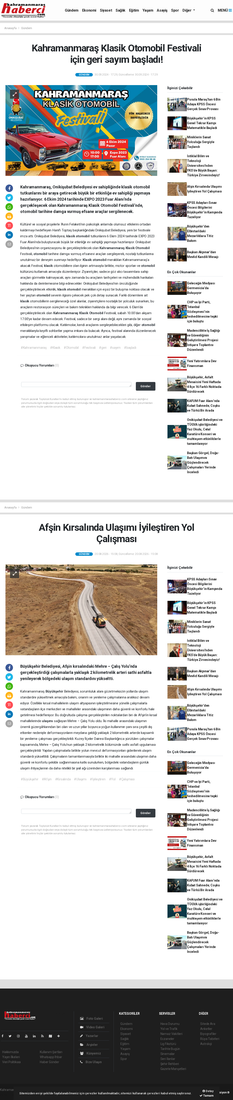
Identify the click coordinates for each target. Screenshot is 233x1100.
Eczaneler (167, 1039)
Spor (175, 10)
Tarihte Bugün (170, 1049)
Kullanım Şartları (51, 1052)
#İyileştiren (98, 779)
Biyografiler (208, 1034)
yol (79, 768)
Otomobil (142, 248)
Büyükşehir (55, 691)
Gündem (72, 10)
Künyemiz (93, 1053)
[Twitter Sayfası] (12, 1036)
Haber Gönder (49, 1062)
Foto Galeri (94, 1018)
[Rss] (44, 1036)
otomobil (83, 236)
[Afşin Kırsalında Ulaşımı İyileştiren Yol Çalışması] (81, 609)
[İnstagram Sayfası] (20, 1036)
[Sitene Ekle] (60, 1036)
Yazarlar (91, 1036)
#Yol (112, 779)
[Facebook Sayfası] (4, 1036)
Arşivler (92, 1045)
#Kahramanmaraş (34, 347)
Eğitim (134, 10)
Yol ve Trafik (169, 1029)
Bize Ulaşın (93, 1062)
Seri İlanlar (167, 1059)
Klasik (131, 248)
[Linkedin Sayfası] (36, 1036)
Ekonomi (89, 10)
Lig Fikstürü (168, 1044)
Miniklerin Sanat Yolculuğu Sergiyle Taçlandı (200, 142)
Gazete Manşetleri (173, 1069)
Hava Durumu (170, 1024)
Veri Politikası (11, 1062)
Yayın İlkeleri (11, 1057)
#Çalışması (127, 779)
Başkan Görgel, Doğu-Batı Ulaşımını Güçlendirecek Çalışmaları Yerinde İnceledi (203, 462)
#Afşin (47, 779)
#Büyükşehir (29, 779)
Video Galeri (95, 1027)
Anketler (206, 1029)
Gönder (145, 386)
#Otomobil (71, 347)
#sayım (115, 347)
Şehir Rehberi (169, 1064)
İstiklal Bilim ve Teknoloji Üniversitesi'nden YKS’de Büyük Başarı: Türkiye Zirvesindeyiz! (203, 165)
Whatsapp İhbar (51, 1057)
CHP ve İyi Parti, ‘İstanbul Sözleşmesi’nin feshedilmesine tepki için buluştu (202, 311)
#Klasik (55, 347)
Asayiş (162, 10)
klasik (71, 236)
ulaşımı (48, 721)
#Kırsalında (63, 779)
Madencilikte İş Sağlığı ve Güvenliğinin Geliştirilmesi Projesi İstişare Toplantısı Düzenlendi (203, 340)
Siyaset (106, 10)
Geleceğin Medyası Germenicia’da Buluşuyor (201, 288)
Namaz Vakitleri (171, 1034)
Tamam (208, 1095)
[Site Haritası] (52, 1036)
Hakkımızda (10, 1052)
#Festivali (89, 347)
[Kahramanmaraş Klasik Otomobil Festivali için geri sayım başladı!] (81, 130)
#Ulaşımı (80, 779)
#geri (102, 347)
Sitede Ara (207, 1024)
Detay (209, 1091)
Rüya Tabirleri (209, 1039)
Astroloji (206, 1044)
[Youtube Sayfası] (28, 1036)
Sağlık (120, 10)
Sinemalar (167, 1054)
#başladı (130, 347)
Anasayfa (10, 28)
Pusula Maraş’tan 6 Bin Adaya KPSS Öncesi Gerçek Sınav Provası (203, 104)
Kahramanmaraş (112, 248)
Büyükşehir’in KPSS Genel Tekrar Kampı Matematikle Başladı (202, 123)
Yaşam (147, 10)
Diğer (187, 10)
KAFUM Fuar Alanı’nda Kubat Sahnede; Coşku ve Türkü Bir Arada (203, 405)
